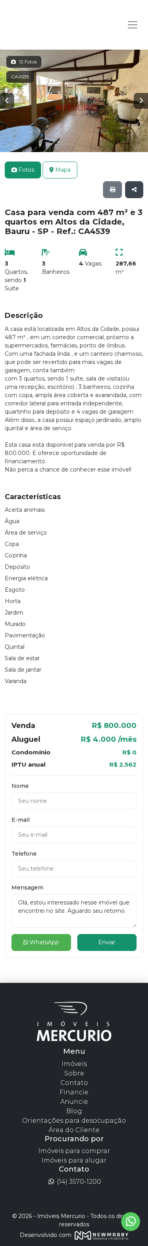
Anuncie (74, 1101)
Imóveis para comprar (74, 1151)
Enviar (106, 942)
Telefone (24, 853)
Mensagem (27, 887)
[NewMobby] (101, 1235)
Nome (20, 785)
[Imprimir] (112, 189)
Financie (74, 1092)
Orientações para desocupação (74, 1120)
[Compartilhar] (134, 189)
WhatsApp (43, 942)
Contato (74, 1082)
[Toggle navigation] (132, 24)
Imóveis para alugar (74, 1160)
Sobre (74, 1073)
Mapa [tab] (62, 169)
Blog (74, 1111)
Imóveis (74, 1064)
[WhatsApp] (130, 1221)
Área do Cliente (74, 1130)
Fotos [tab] (25, 169)
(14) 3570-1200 (78, 1181)
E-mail (20, 819)
